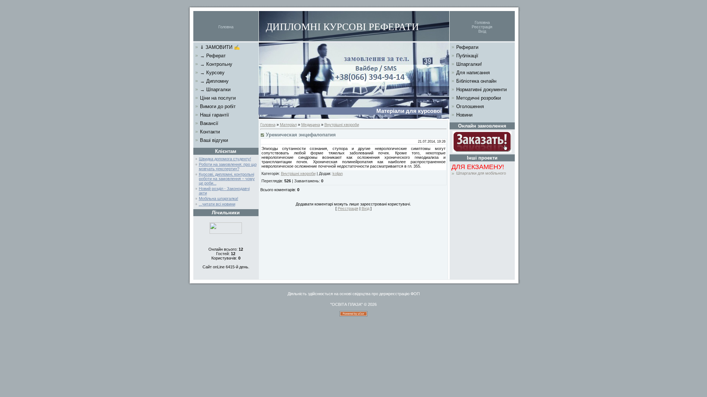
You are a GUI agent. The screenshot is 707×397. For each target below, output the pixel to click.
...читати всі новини (217, 204)
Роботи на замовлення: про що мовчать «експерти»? (228, 166)
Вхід (482, 31)
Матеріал (288, 124)
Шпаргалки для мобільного (481, 173)
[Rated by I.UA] (226, 232)
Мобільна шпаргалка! (218, 198)
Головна (225, 27)
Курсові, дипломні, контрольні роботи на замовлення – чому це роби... (227, 178)
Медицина (310, 124)
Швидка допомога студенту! (225, 159)
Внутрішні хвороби (341, 124)
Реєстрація (482, 27)
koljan (338, 173)
